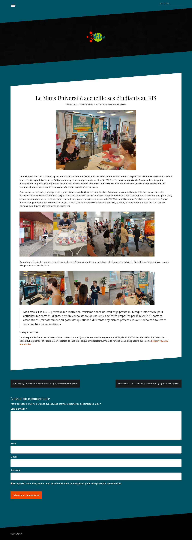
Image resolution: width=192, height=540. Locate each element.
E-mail (13, 456)
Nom (13, 443)
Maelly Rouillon (86, 104)
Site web (15, 469)
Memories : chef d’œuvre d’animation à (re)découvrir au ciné (148, 383)
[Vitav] (96, 36)
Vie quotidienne (119, 104)
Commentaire (18, 408)
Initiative (108, 104)
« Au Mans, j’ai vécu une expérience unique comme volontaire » (45, 383)
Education (100, 104)
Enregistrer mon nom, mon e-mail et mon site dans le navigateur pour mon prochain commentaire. (67, 483)
